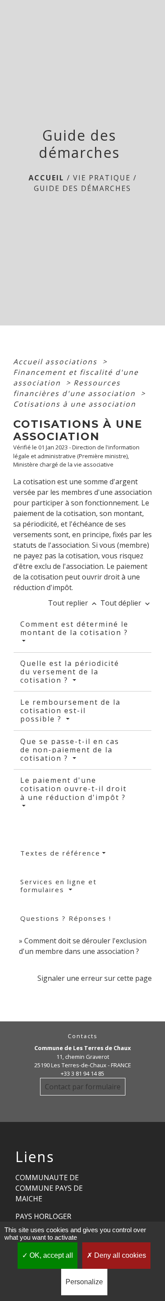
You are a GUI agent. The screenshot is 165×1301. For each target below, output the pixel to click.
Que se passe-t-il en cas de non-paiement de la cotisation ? (69, 749)
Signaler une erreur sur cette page (94, 978)
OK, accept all (50, 1255)
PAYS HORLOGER (43, 1216)
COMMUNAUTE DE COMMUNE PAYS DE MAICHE (49, 1188)
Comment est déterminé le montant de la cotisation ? (74, 628)
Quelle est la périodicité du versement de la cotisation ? (69, 671)
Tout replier (73, 603)
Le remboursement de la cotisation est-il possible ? (70, 710)
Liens (34, 1156)
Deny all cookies (119, 1255)
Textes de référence (60, 853)
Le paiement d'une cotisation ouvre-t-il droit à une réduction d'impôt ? (73, 788)
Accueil (46, 178)
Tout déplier (126, 603)
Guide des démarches (82, 188)
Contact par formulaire (83, 1087)
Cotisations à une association (74, 404)
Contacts (83, 1036)
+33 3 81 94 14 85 (82, 1073)
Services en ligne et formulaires (58, 885)
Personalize (84, 1282)
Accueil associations (56, 361)
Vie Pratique (102, 178)
